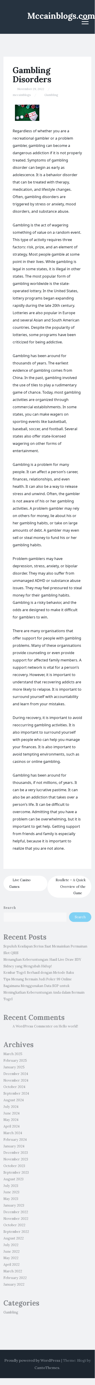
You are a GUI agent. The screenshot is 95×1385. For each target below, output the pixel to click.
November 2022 (15, 1219)
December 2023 (15, 1153)
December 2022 (15, 1212)
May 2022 (10, 1258)
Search (9, 908)
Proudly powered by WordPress (32, 1360)
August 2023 (13, 1179)
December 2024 (15, 1074)
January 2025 (14, 1067)
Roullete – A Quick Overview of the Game (71, 886)
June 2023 (11, 1192)
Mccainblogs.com (61, 16)
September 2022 (16, 1232)
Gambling (51, 95)
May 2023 (10, 1199)
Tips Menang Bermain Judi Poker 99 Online (37, 979)
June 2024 (11, 1113)
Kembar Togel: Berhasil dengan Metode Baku (38, 973)
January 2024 (13, 1146)
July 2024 (10, 1107)
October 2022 (14, 1225)
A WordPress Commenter (33, 1026)
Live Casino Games (20, 883)
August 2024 (13, 1100)
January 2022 (13, 1284)
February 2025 (15, 1061)
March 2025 (12, 1054)
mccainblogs (22, 95)
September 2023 (16, 1172)
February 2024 (15, 1140)
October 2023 (14, 1166)
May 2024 (10, 1120)
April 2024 (11, 1126)
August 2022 (13, 1238)
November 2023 (15, 1159)
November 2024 (15, 1080)
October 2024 (14, 1087)
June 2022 (11, 1252)
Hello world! (68, 1026)
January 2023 (13, 1205)
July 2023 (10, 1186)
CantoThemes (47, 1367)
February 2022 (15, 1278)
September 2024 (16, 1093)
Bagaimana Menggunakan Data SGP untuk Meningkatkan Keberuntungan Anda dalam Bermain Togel (43, 992)
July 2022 (10, 1245)
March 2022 (12, 1271)
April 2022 (11, 1265)
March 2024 (12, 1133)
